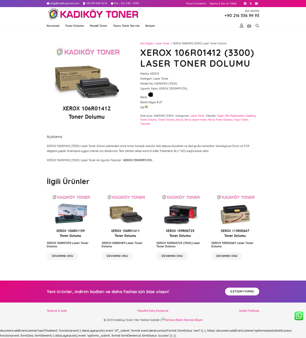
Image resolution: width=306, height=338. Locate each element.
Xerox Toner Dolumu (220, 119)
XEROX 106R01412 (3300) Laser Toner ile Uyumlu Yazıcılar (84, 160)
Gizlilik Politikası (249, 310)
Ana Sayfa (146, 43)
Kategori (146, 78)
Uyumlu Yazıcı (149, 88)
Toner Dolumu (166, 119)
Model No (146, 83)
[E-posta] (256, 3)
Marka (144, 73)
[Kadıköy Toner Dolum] (92, 14)
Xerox (179, 119)
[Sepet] (249, 25)
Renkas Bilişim (193, 320)
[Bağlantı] (241, 25)
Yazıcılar (145, 123)
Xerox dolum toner (195, 119)
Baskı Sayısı (148, 102)
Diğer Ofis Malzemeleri (231, 115)
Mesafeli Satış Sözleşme (152, 310)
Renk (143, 97)
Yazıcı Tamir (241, 119)
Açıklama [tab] (54, 136)
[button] (61, 25)
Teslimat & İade (57, 310)
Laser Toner (162, 43)
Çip (142, 107)
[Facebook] (245, 3)
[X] (251, 3)
